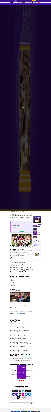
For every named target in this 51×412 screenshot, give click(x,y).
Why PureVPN (23, 2)
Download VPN (30, 2)
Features (19, 2)
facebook (29, 403)
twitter (30, 403)
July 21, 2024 (17, 319)
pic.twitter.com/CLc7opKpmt (21, 313)
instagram (31, 403)
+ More (25, 397)
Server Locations (26, 2)
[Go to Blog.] (12, 211)
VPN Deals (21, 2)
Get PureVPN (39, 2)
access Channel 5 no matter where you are (27, 356)
